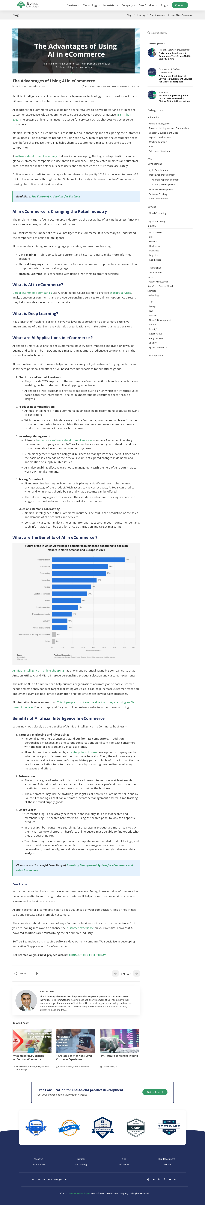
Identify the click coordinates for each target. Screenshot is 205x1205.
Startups (152, 290)
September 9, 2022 (37, 86)
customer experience (80, 928)
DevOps (152, 206)
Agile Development (159, 170)
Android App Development (165, 179)
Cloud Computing (157, 213)
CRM (150, 159)
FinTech (162, 49)
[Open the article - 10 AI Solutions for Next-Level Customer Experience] (75, 1041)
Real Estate (155, 259)
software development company (36, 156)
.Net (151, 301)
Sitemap (166, 1164)
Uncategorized (155, 355)
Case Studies (38, 1164)
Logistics (153, 255)
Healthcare (154, 245)
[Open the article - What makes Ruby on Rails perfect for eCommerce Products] (32, 1041)
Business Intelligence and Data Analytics (169, 128)
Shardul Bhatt (21, 86)
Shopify (153, 342)
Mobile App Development (162, 174)
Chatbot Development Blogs (163, 132)
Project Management (158, 281)
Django (152, 306)
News (151, 276)
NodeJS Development (160, 319)
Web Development (159, 198)
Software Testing (158, 194)
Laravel (153, 315)
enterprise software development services (64, 440)
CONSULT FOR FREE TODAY (87, 955)
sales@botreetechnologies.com (51, 1179)
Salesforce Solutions (159, 150)
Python (152, 324)
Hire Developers (166, 1158)
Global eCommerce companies (32, 292)
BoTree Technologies (79, 1193)
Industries (124, 1164)
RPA (117, 1066)
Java (151, 310)
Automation (113, 86)
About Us (38, 1158)
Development (165, 69)
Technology (21, 1069)
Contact (180, 5)
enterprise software (84, 752)
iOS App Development (163, 184)
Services (81, 1158)
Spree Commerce (158, 347)
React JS (153, 329)
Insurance (163, 92)
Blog (124, 1158)
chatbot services (120, 292)
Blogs (129, 15)
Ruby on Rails (42, 1066)
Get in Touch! (155, 1092)
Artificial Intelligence (95, 86)
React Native (155, 333)
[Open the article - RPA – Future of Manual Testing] (119, 1041)
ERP (151, 236)
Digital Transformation (160, 137)
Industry (141, 15)
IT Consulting (154, 267)
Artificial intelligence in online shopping (38, 670)
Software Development (179, 49)
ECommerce (125, 86)
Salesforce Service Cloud (160, 286)
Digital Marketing (156, 221)
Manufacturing (155, 272)
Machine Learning (158, 141)
